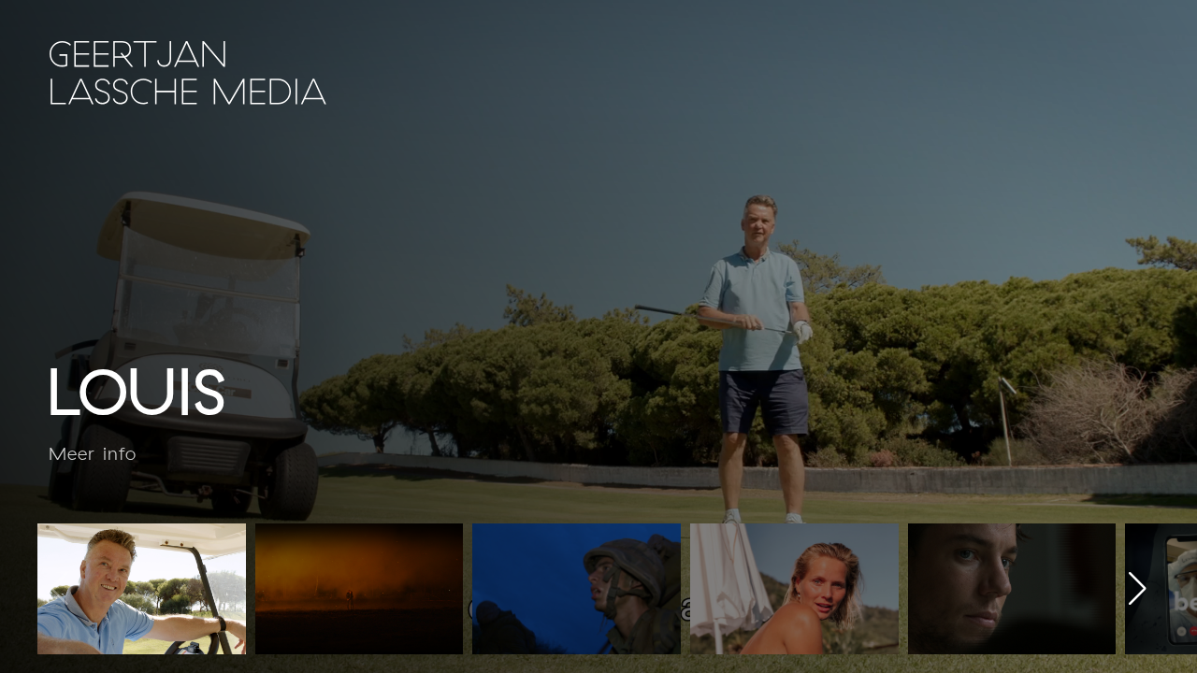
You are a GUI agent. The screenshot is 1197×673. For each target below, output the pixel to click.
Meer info (93, 454)
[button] (1137, 588)
